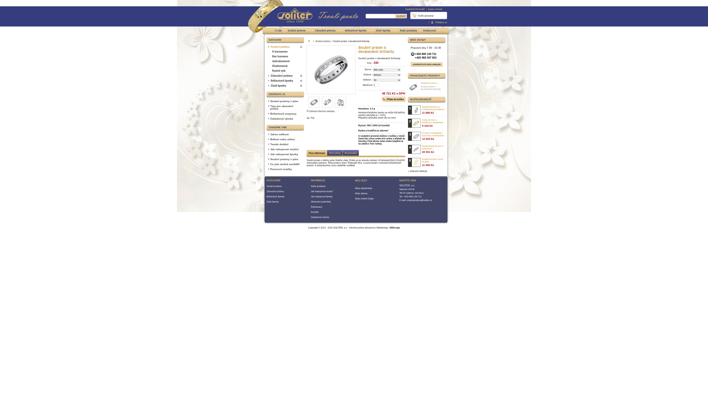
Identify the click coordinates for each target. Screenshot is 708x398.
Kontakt (314, 212)
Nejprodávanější (420, 99)
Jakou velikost (279, 134)
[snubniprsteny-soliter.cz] (294, 15)
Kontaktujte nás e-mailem (426, 64)
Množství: (368, 85)
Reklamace (316, 207)
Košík (426, 16)
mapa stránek (435, 9)
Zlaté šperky (382, 31)
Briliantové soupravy (283, 113)
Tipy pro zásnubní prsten (281, 107)
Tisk (312, 118)
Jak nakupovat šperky (284, 154)
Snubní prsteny (295, 31)
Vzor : (370, 63)
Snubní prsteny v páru (284, 101)
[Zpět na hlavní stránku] (309, 41)
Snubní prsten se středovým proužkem (433, 110)
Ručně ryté (278, 71)
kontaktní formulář (415, 9)
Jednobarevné (281, 61)
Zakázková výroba (281, 118)
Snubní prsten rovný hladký (432, 162)
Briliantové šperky (354, 31)
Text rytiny (335, 153)
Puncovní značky (281, 169)
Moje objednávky (363, 188)
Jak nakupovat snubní (284, 149)
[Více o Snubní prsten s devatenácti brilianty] (413, 87)
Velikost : (368, 79)
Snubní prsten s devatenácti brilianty (431, 87)
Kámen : (368, 74)
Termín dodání (279, 144)
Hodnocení (429, 30)
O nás (278, 30)
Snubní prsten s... (430, 83)
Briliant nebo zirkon (282, 139)
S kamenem (280, 51)
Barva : (369, 69)
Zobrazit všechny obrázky (322, 111)
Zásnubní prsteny (324, 31)
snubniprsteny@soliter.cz (419, 200)
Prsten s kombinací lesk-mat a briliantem (433, 136)
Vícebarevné (279, 66)
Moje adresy (361, 193)
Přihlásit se (441, 22)
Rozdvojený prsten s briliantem (433, 149)
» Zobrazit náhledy (417, 171)
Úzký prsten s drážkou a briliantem (432, 123)
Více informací (316, 153)
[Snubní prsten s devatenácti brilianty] (314, 107)
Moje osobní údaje (364, 198)
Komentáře (351, 153)
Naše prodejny (408, 30)
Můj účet (361, 180)
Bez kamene (280, 56)
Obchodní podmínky (321, 201)
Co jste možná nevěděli (285, 164)
